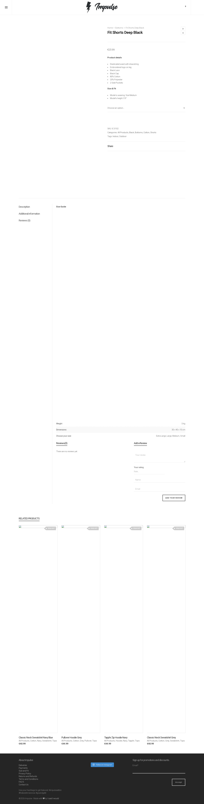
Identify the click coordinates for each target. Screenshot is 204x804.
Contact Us (23, 785)
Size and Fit (24, 771)
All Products (123, 132)
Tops (54, 741)
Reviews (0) (24, 220)
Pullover (88, 741)
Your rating (139, 467)
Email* (135, 765)
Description (24, 206)
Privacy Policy (25, 773)
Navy (39, 741)
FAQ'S (21, 782)
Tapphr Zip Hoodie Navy (115, 737)
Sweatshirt (46, 741)
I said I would (53, 798)
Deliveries (23, 765)
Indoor (115, 136)
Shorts (153, 132)
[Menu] (6, 7)
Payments (23, 768)
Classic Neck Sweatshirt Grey (161, 737)
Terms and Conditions (28, 779)
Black (131, 132)
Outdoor (123, 136)
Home (110, 28)
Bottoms (119, 28)
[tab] (35, 207)
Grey (82, 741)
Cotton (146, 132)
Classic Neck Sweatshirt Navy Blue (36, 737)
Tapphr (131, 741)
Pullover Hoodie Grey (71, 737)
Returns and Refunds (28, 776)
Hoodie (119, 741)
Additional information (29, 213)
